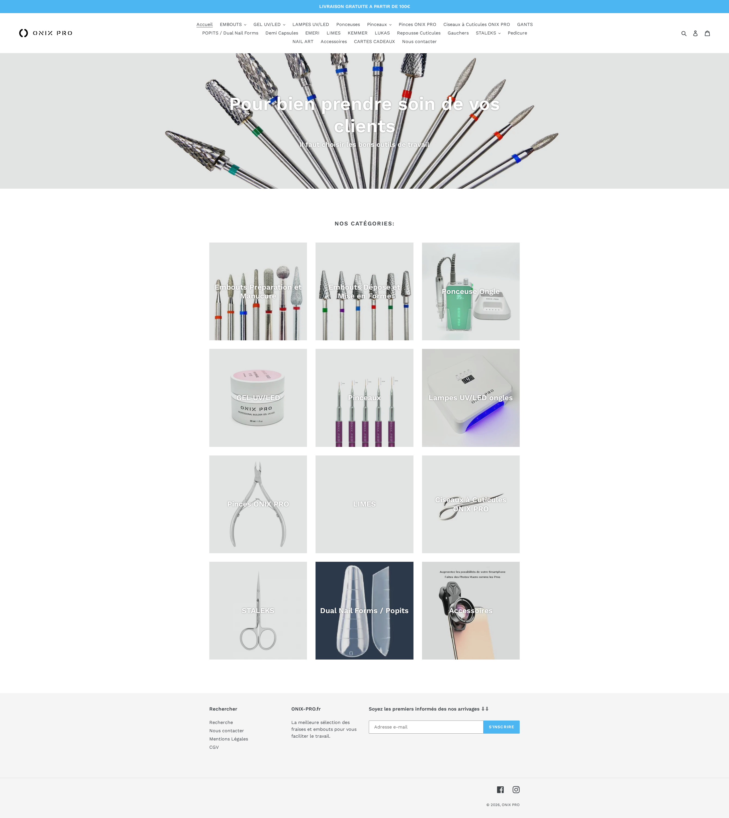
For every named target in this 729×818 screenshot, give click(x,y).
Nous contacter (226, 730)
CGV (214, 747)
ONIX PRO (511, 805)
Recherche (221, 722)
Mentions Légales (228, 739)
